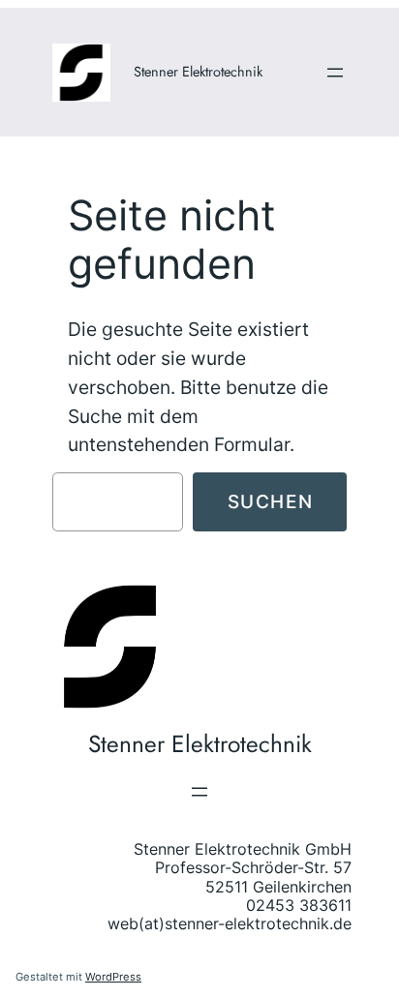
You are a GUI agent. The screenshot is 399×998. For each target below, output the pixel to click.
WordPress (113, 976)
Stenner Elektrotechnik (198, 71)
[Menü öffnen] (335, 72)
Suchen (271, 501)
